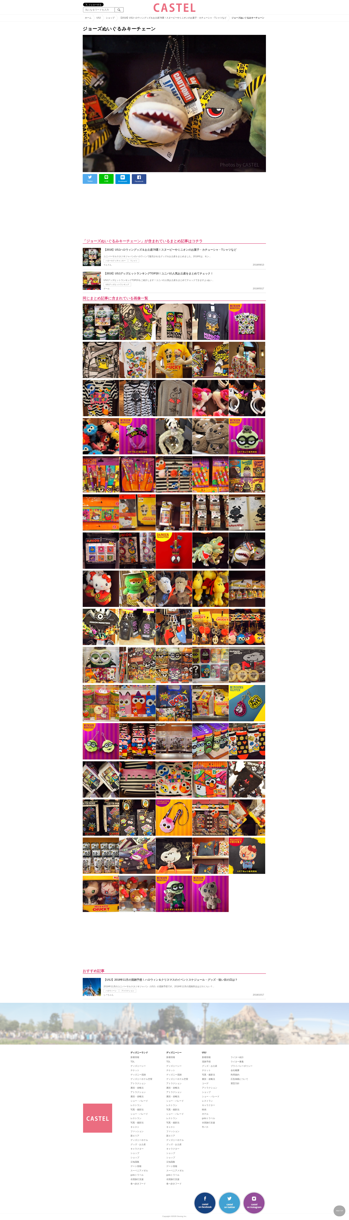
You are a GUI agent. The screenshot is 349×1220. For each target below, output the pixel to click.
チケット (135, 1070)
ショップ (135, 1153)
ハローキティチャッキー (116, 261)
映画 (204, 1109)
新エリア (135, 1135)
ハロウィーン (111, 991)
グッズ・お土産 (138, 1144)
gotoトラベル (137, 1175)
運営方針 (235, 1083)
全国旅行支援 (137, 1179)
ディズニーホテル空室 (141, 1079)
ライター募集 (237, 1061)
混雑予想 (206, 1061)
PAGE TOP (339, 1211)
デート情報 (136, 1166)
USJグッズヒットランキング (117, 284)
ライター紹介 (237, 1057)
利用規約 (235, 1074)
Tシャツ (134, 261)
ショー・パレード (139, 1101)
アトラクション (127, 991)
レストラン (136, 1105)
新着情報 (135, 1057)
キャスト (135, 1127)
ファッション (137, 1131)
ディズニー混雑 (138, 1074)
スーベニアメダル (139, 1170)
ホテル (205, 1114)
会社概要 (235, 1070)
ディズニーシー (138, 1066)
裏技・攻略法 (137, 1088)
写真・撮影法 (137, 1109)
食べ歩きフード (138, 1183)
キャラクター (137, 1149)
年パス (205, 1127)
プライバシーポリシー (241, 1066)
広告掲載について (239, 1079)
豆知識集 (135, 1162)
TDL (133, 1061)
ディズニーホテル (139, 1140)
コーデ (205, 1083)
